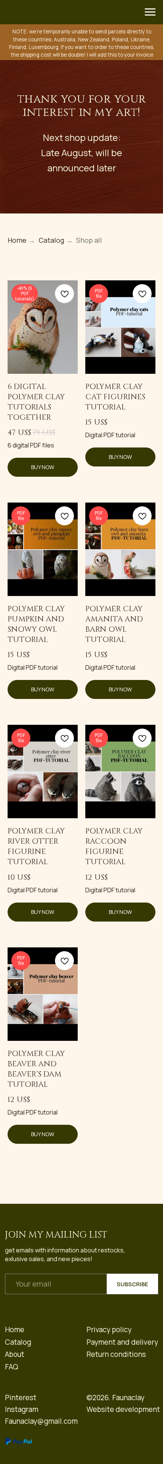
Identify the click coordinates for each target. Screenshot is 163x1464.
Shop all (89, 673)
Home (17, 673)
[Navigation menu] (150, 12)
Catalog (51, 673)
